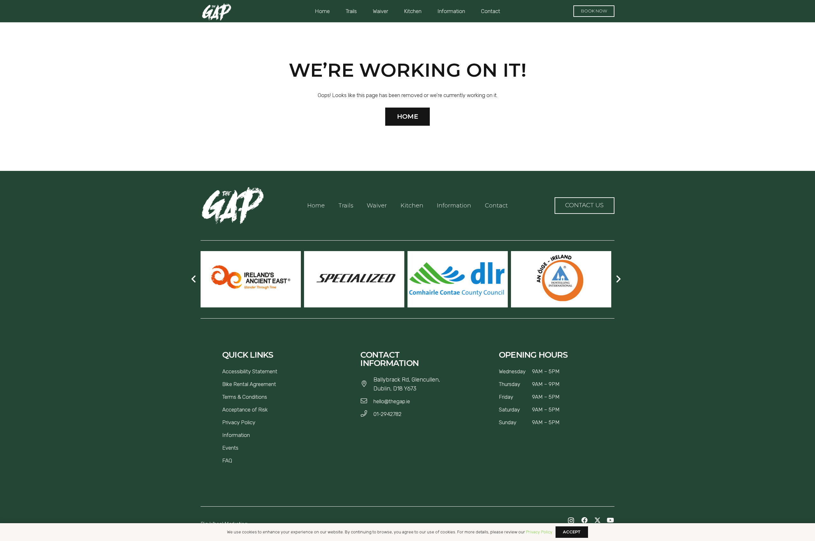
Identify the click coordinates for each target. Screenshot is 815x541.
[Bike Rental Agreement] (278, 384)
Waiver (377, 205)
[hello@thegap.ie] (366, 401)
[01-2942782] (366, 414)
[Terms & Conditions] (269, 396)
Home (316, 205)
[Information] (252, 435)
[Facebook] (584, 520)
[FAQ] (234, 460)
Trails (345, 205)
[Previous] (193, 279)
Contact (496, 205)
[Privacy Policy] (257, 422)
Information (454, 205)
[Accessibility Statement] (279, 371)
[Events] (241, 447)
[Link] (232, 205)
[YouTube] (610, 520)
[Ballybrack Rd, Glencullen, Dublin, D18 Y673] (366, 384)
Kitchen (411, 205)
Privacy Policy (539, 532)
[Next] (617, 279)
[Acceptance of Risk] (270, 409)
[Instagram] (571, 520)
